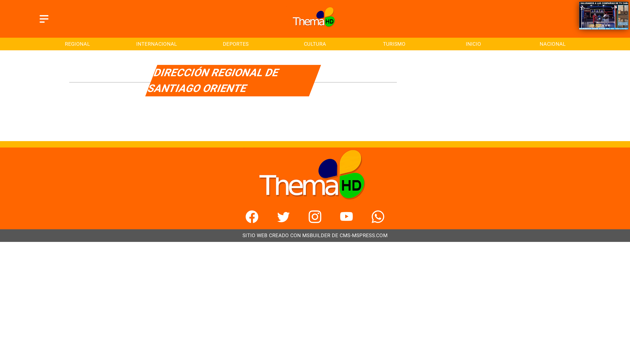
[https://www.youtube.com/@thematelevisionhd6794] (346, 220)
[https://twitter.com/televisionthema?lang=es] (283, 220)
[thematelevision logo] (315, 29)
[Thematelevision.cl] (44, 23)
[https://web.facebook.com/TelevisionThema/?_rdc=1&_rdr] (252, 220)
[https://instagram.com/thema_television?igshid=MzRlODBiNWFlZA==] (315, 220)
